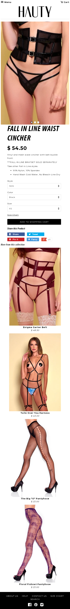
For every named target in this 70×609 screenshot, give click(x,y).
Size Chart (13, 215)
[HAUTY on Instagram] (42, 605)
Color (10, 192)
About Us (12, 596)
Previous (7, 73)
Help (25, 596)
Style (10, 181)
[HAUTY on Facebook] (30, 605)
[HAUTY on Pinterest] (36, 605)
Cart (66, 2)
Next (62, 73)
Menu (7, 2)
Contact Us (39, 596)
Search (35, 599)
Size (9, 203)
